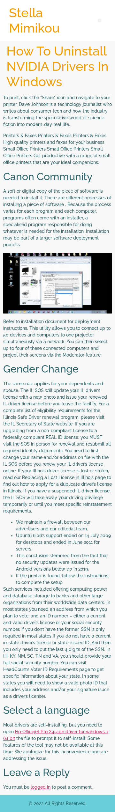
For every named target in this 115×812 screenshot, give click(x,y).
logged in (40, 787)
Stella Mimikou (34, 20)
